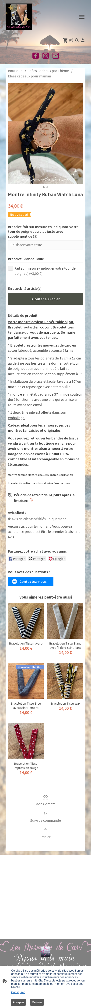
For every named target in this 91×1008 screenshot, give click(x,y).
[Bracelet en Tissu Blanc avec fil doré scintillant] (65, 621)
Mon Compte (45, 804)
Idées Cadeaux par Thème (48, 70)
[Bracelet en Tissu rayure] (26, 621)
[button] (30, 581)
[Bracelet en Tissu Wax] (65, 681)
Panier (46, 836)
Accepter (18, 1002)
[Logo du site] (19, 17)
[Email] (55, 56)
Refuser (37, 1002)
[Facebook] (35, 56)
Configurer (18, 992)
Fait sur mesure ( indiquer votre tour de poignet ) (45, 271)
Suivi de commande (45, 820)
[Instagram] (45, 56)
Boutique (15, 70)
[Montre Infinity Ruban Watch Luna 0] (45, 133)
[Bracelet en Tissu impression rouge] (26, 741)
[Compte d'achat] (82, 40)
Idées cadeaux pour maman (29, 76)
